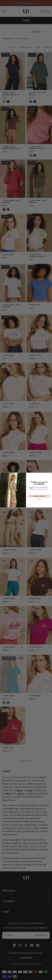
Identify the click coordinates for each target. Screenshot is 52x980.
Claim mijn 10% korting (38, 496)
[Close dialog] (51, 474)
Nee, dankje (39, 499)
